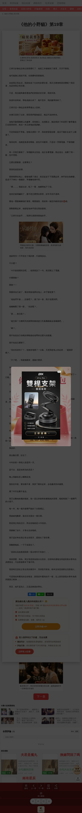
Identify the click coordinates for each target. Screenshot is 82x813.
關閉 (59, 371)
